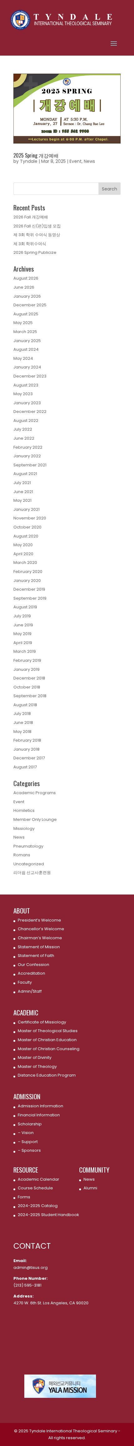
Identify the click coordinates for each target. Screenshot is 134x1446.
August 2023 (25, 385)
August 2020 (25, 536)
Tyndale (28, 161)
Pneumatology (28, 846)
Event (75, 161)
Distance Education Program (47, 1075)
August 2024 (26, 349)
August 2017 (25, 767)
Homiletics (24, 810)
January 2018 (26, 749)
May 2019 (22, 634)
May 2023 (23, 394)
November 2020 (29, 518)
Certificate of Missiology (42, 1022)
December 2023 (29, 376)
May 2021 (22, 500)
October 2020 (27, 527)
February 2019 (27, 660)
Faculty (25, 982)
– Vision (26, 1133)
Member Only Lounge (35, 819)
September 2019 (29, 598)
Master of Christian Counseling (48, 1049)
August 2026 (25, 278)
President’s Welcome (39, 920)
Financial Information (39, 1115)
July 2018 (22, 713)
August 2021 (25, 474)
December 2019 (29, 589)
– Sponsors (29, 1150)
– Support (28, 1142)
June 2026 (23, 287)
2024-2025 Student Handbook (48, 1215)
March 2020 (25, 562)
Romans (21, 855)
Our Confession (33, 965)
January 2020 (27, 580)
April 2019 (22, 643)
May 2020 (23, 545)
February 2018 (27, 740)
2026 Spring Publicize (34, 252)
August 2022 (25, 420)
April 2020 (23, 554)
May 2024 (23, 358)
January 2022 (27, 456)
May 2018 (22, 731)
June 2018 (23, 722)
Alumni (90, 1188)
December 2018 (29, 678)
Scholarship (30, 1124)
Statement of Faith (36, 956)
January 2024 (27, 367)
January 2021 (26, 509)
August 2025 (25, 314)
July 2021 (22, 483)
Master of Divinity (34, 1057)
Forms (24, 1197)
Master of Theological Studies (48, 1031)
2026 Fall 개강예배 (30, 217)
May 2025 (23, 323)
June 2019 (23, 625)
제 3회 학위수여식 (29, 244)
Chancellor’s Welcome (41, 929)
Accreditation (31, 973)
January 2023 (27, 403)
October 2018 (26, 687)
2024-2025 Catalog (38, 1206)
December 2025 (29, 305)
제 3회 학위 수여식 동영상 (36, 235)
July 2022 (22, 429)
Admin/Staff (30, 991)
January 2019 (26, 669)
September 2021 (29, 465)
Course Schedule (35, 1188)
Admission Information (40, 1106)
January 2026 (27, 296)
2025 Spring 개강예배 (36, 155)
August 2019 (25, 607)
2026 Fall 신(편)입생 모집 (37, 226)
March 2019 (24, 651)
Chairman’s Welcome (40, 938)
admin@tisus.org (30, 1267)
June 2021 (23, 492)
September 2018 (29, 696)
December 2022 (29, 411)
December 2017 (29, 758)
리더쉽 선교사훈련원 (32, 873)
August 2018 (25, 705)
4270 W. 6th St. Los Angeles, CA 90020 (51, 1303)
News (89, 161)
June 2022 (23, 438)
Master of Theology (37, 1066)
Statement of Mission (39, 947)
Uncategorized (28, 864)
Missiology (24, 828)
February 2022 (27, 447)
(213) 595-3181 (27, 1285)
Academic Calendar (38, 1179)
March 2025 (25, 332)
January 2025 (27, 341)
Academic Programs (34, 793)
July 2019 (22, 616)
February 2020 (27, 571)
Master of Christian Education (47, 1040)
